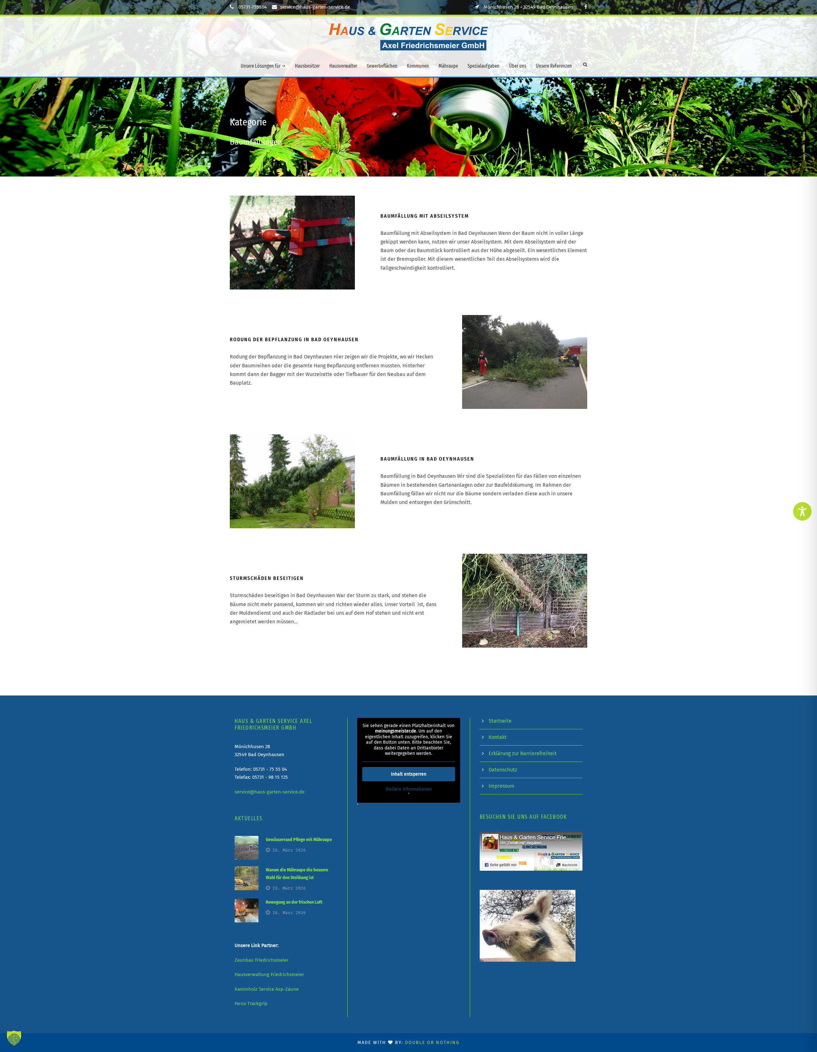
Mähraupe (448, 66)
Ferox (240, 1003)
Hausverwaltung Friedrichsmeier (269, 974)
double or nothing (432, 1042)
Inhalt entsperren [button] (408, 774)
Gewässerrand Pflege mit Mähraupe (299, 839)
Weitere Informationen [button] (409, 789)
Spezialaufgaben (483, 66)
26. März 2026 (289, 850)
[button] (14, 1038)
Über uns (517, 66)
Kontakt (497, 737)
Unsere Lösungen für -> (263, 66)
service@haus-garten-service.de (315, 7)
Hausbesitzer (307, 66)
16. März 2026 (289, 912)
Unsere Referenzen (554, 66)
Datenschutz (503, 770)
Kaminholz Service (254, 989)
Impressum (501, 786)
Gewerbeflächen (382, 66)
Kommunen (418, 66)
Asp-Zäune (287, 989)
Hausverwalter (343, 66)
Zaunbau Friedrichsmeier (262, 960)
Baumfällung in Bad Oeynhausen (427, 459)
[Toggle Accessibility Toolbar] (802, 511)
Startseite (500, 721)
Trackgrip (257, 1003)
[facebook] (585, 7)
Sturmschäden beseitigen (267, 578)
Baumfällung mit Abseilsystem (424, 216)
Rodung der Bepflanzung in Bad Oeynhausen (294, 339)
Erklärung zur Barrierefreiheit (523, 753)
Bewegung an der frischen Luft (294, 902)
